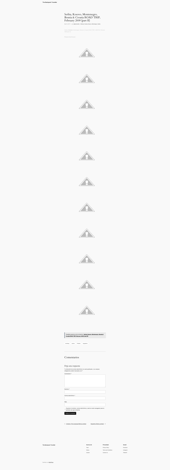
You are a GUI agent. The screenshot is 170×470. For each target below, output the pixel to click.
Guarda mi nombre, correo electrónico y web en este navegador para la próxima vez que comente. (85, 409)
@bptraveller (76, 24)
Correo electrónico (69, 395)
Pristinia (78, 343)
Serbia (99, 24)
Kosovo (89, 24)
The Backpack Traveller (49, 2)
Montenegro (94, 24)
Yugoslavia (85, 343)
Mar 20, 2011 (67, 24)
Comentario (68, 373)
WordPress (51, 462)
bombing (67, 343)
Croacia (86, 24)
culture (73, 343)
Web (65, 402)
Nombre (67, 389)
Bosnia (82, 24)
